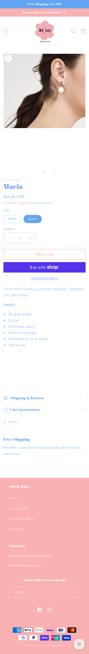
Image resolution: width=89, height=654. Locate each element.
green (32, 218)
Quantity (9, 229)
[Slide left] (34, 172)
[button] (6, 31)
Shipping (23, 203)
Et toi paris (39, 645)
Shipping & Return (22, 519)
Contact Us (17, 529)
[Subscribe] (75, 592)
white (12, 218)
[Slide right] (55, 172)
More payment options (44, 278)
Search (14, 498)
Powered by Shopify (54, 645)
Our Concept (18, 508)
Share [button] (13, 422)
